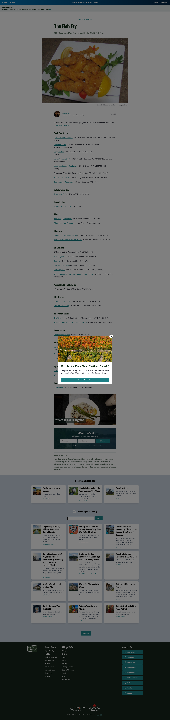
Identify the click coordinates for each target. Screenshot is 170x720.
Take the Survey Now (85, 380)
